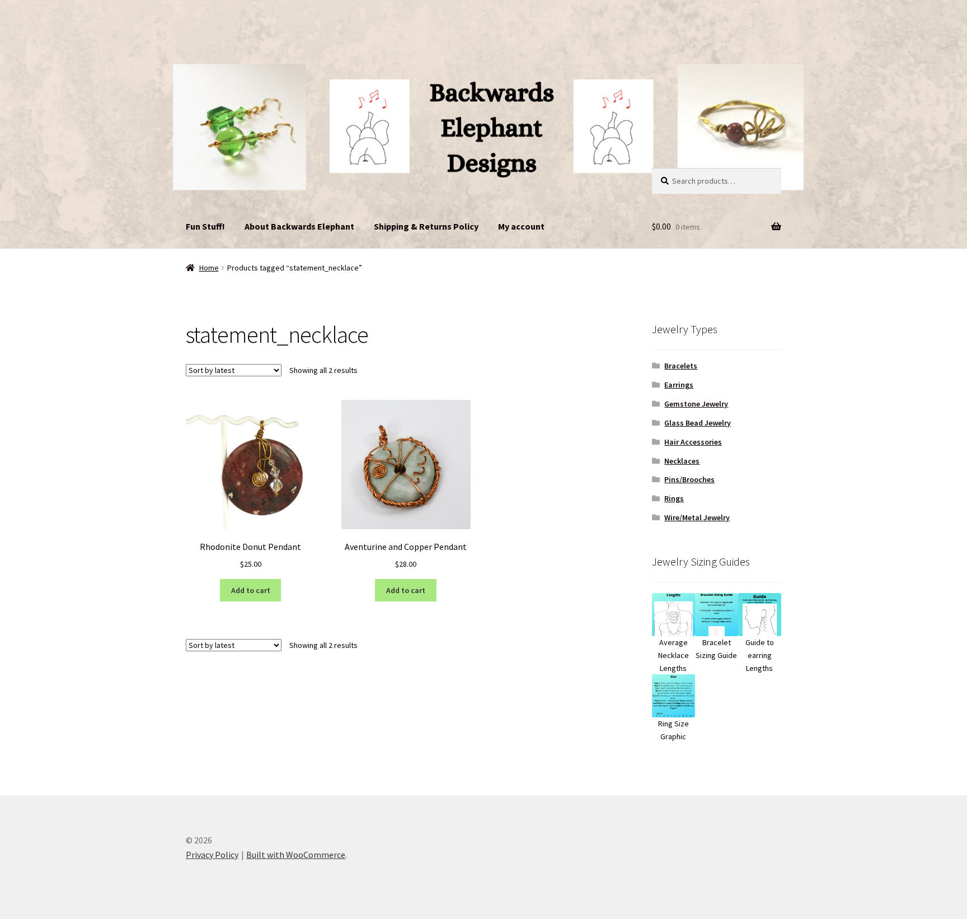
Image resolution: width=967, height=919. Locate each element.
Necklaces (682, 461)
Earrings (678, 385)
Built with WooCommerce (295, 854)
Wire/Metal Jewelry (697, 517)
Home (209, 268)
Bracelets (680, 366)
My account (521, 226)
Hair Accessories (693, 442)
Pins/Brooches (689, 479)
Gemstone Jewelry (696, 404)
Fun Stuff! (205, 226)
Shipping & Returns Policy (426, 226)
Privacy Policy (212, 854)
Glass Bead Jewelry (697, 423)
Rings (674, 498)
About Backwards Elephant (299, 226)
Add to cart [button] (250, 590)
